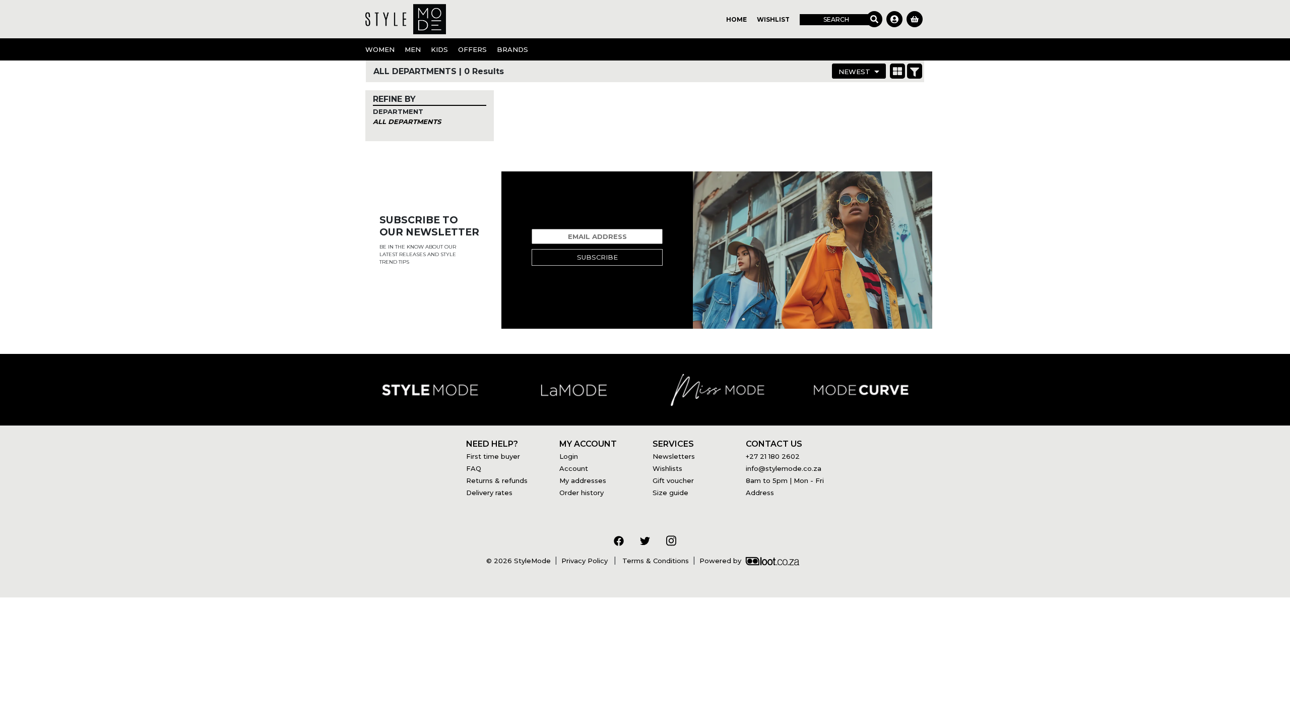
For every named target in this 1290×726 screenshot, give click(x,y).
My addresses (582, 480)
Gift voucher (673, 480)
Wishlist (773, 19)
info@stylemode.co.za (783, 468)
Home (736, 19)
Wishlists (667, 468)
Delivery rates (489, 493)
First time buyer (493, 456)
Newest (854, 72)
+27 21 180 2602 (773, 456)
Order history (581, 493)
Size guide (670, 493)
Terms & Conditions (654, 561)
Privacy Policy (585, 561)
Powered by (720, 561)
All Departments (407, 121)
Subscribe (597, 257)
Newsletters (674, 456)
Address (760, 493)
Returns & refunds (497, 480)
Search (836, 19)
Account (573, 468)
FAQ (473, 468)
